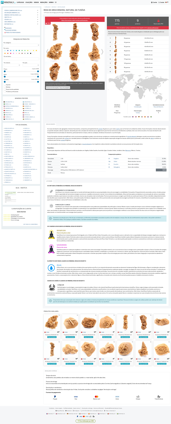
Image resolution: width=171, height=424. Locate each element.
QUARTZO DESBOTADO (30, 169)
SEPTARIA (8, 175)
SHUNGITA (27, 175)
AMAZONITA (8, 130)
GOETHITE (8, 152)
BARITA (26, 136)
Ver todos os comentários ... (31, 224)
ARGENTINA (28, 101)
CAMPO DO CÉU (28, 139)
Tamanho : (6, 79)
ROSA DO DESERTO (10, 173)
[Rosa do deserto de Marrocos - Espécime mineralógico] (88, 322)
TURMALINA (8, 180)
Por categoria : (7, 42)
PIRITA (26, 165)
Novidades (8, 28)
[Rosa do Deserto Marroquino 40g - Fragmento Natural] (107, 349)
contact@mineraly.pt (97, 410)
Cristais (54, 6)
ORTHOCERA (28, 162)
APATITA (8, 134)
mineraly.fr (51, 413)
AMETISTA (27, 130)
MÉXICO (8, 112)
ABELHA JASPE (9, 128)
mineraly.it (84, 413)
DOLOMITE (8, 145)
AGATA (26, 128)
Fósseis (7, 19)
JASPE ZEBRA (9, 158)
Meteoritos (8, 24)
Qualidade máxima (10, 30)
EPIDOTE (27, 145)
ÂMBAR (8, 182)
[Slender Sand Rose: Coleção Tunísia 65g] (52, 349)
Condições (51, 408)
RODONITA (27, 171)
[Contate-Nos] (55, 2)
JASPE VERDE (9, 156)
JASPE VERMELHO (29, 156)
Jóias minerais (9, 21)
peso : (5, 74)
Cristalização (61, 6)
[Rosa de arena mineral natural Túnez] (145, 116)
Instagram (76, 410)
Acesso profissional (99, 408)
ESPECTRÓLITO (9, 147)
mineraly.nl (102, 413)
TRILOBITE (27, 177)
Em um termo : (7, 56)
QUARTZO (27, 167)
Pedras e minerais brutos (13, 10)
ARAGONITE (27, 134)
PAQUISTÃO (8, 114)
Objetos (8, 17)
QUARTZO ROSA (9, 171)
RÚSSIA (27, 114)
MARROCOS (9, 110)
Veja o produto (52, 337)
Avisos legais (58, 408)
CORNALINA (8, 143)
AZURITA (8, 136)
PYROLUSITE (9, 167)
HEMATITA (27, 152)
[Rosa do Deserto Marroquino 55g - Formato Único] (162, 322)
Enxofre (116, 164)
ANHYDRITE (27, 132)
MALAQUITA (27, 160)
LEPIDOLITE (8, 160)
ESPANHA (28, 106)
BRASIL (8, 104)
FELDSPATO (28, 147)
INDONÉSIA (9, 108)
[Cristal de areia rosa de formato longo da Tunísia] (125, 322)
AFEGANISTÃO (9, 101)
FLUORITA (8, 149)
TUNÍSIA (8, 116)
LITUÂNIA (28, 108)
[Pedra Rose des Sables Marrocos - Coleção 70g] (125, 349)
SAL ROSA (27, 173)
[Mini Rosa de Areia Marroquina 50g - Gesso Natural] (88, 349)
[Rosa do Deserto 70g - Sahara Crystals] (70, 322)
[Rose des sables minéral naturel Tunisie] (133, 116)
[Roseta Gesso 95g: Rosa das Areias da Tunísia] (52, 322)
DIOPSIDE (27, 143)
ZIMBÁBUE (28, 119)
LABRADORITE (28, 158)
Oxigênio (116, 158)
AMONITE (8, 132)
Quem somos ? (77, 408)
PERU (27, 112)
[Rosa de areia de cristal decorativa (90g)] (143, 322)
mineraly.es (93, 413)
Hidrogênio (117, 167)
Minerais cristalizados (12, 15)
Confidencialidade (67, 408)
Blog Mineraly (60, 410)
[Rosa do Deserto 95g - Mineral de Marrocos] (162, 349)
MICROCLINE (9, 162)
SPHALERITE (8, 177)
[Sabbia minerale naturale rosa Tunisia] (142, 116)
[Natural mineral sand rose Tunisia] (136, 116)
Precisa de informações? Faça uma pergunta (58, 87)
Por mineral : (7, 62)
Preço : (5, 69)
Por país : (25, 62)
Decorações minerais (12, 12)
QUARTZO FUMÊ (10, 169)
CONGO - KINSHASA (30, 104)
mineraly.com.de (72, 413)
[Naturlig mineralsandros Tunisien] (151, 116)
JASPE (26, 154)
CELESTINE (8, 141)
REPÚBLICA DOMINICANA (12, 106)
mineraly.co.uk (61, 413)
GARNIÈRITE (28, 149)
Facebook (69, 410)
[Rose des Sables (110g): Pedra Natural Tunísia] (143, 349)
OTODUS (8, 165)
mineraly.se (121, 413)
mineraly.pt (112, 413)
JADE (7, 154)
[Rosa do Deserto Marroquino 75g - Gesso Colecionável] (70, 349)
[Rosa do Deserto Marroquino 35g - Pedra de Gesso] (107, 322)
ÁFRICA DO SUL (9, 119)
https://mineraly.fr (111, 410)
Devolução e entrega (87, 408)
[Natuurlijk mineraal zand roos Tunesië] (148, 116)
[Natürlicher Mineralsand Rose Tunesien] (139, 116)
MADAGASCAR (29, 110)
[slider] (5, 71)
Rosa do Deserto (158, 107)
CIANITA (27, 141)
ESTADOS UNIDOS (30, 116)
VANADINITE (28, 180)
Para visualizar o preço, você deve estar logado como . (138, 28)
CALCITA (8, 139)
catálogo (47, 6)
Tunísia (138, 112)
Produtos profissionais (13, 32)
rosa (47, 332)
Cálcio (115, 161)
